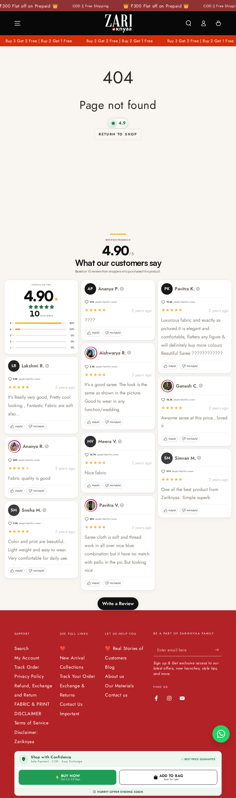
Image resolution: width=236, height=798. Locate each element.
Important (69, 713)
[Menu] (17, 23)
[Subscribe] (218, 649)
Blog (110, 667)
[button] (188, 23)
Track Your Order (77, 676)
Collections (71, 667)
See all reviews (23, 218)
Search (21, 648)
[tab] (12, 212)
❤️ (63, 648)
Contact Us (71, 704)
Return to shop (118, 134)
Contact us (116, 695)
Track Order (26, 667)
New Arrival (72, 658)
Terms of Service (31, 723)
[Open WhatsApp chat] (221, 734)
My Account (26, 658)
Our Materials (119, 685)
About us (114, 676)
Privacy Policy (29, 676)
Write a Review (118, 603)
